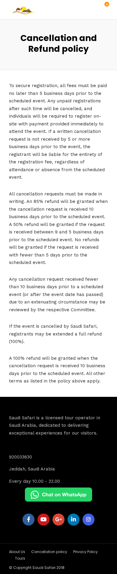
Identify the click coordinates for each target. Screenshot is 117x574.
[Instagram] (88, 520)
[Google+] (58, 520)
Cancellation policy (49, 551)
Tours (20, 558)
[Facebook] (28, 520)
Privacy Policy (85, 551)
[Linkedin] (74, 520)
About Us (17, 551)
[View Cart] (103, 7)
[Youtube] (44, 520)
